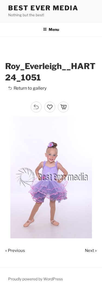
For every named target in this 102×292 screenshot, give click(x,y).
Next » (91, 250)
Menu (54, 29)
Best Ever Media (43, 8)
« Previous (15, 250)
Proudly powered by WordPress (35, 279)
